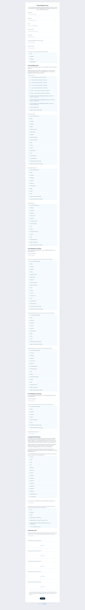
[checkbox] (42, 54)
